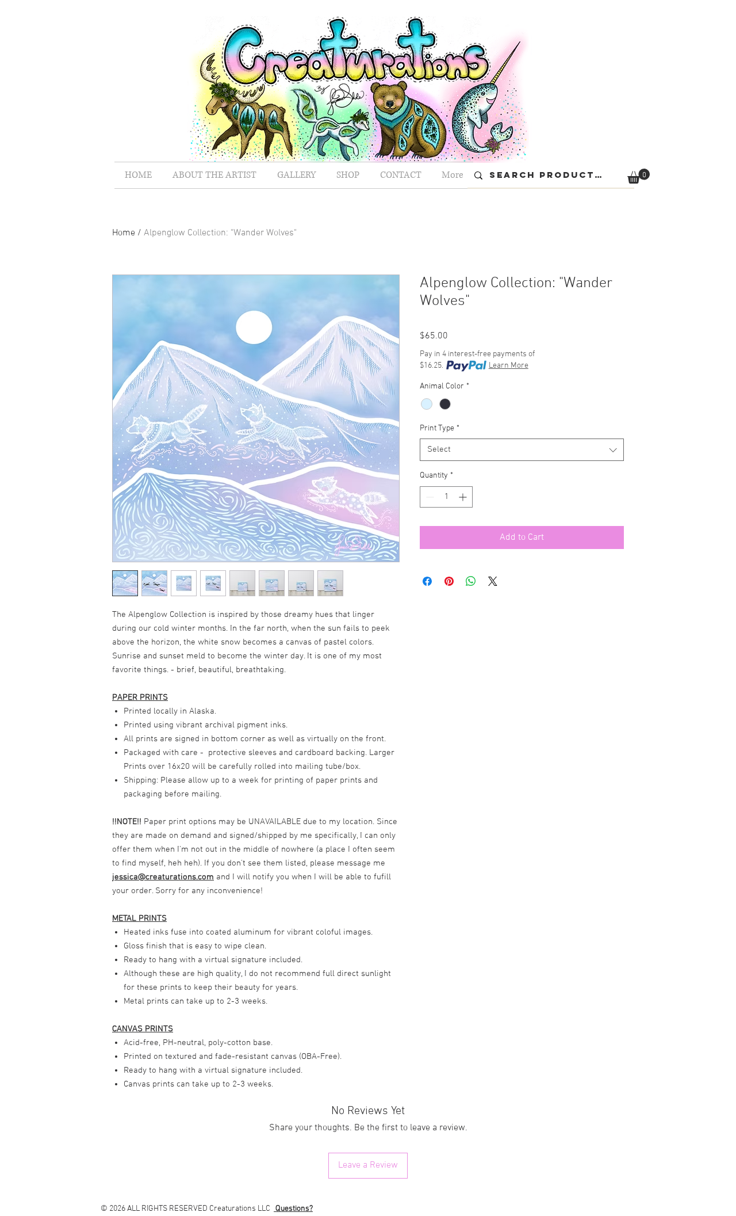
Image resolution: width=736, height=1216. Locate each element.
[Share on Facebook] (427, 581)
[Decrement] (428, 497)
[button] (638, 176)
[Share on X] (493, 581)
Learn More (508, 366)
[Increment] (464, 497)
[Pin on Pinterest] (449, 581)
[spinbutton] (446, 497)
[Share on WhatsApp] (471, 581)
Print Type (439, 428)
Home (123, 233)
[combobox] (522, 450)
